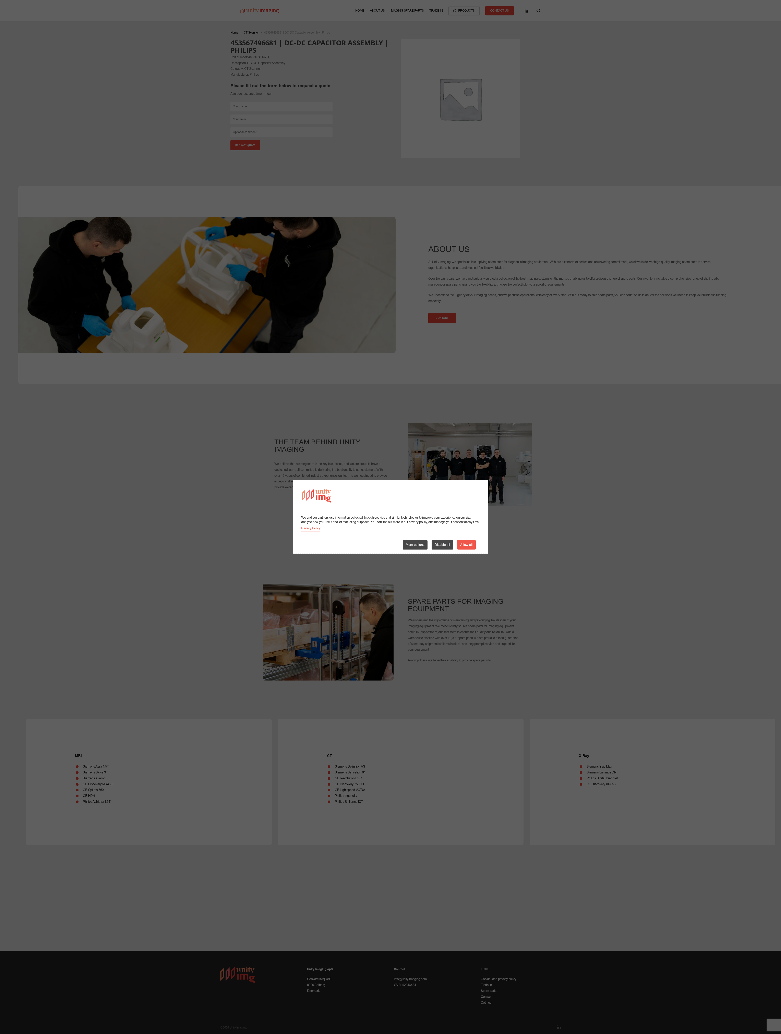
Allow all (466, 545)
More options (415, 545)
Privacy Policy (310, 528)
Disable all (442, 545)
